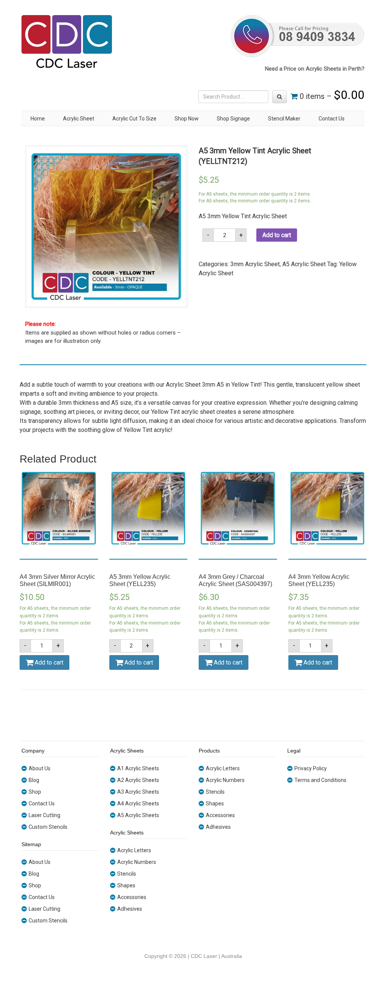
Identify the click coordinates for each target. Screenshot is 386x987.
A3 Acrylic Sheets (138, 792)
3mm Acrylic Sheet (255, 264)
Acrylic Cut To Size (134, 119)
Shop (35, 792)
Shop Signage (233, 119)
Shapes (126, 885)
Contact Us (332, 119)
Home (38, 119)
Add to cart (276, 235)
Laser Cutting (44, 815)
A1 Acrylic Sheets (138, 768)
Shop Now (187, 119)
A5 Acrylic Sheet (304, 264)
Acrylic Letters (134, 850)
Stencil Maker (284, 119)
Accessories (131, 897)
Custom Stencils (48, 827)
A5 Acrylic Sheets (138, 815)
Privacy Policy (310, 768)
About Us (40, 768)
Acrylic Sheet (78, 119)
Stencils (126, 874)
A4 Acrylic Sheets (138, 803)
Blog (34, 780)
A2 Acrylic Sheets (138, 780)
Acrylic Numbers (136, 862)
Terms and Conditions (320, 780)
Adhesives (129, 909)
